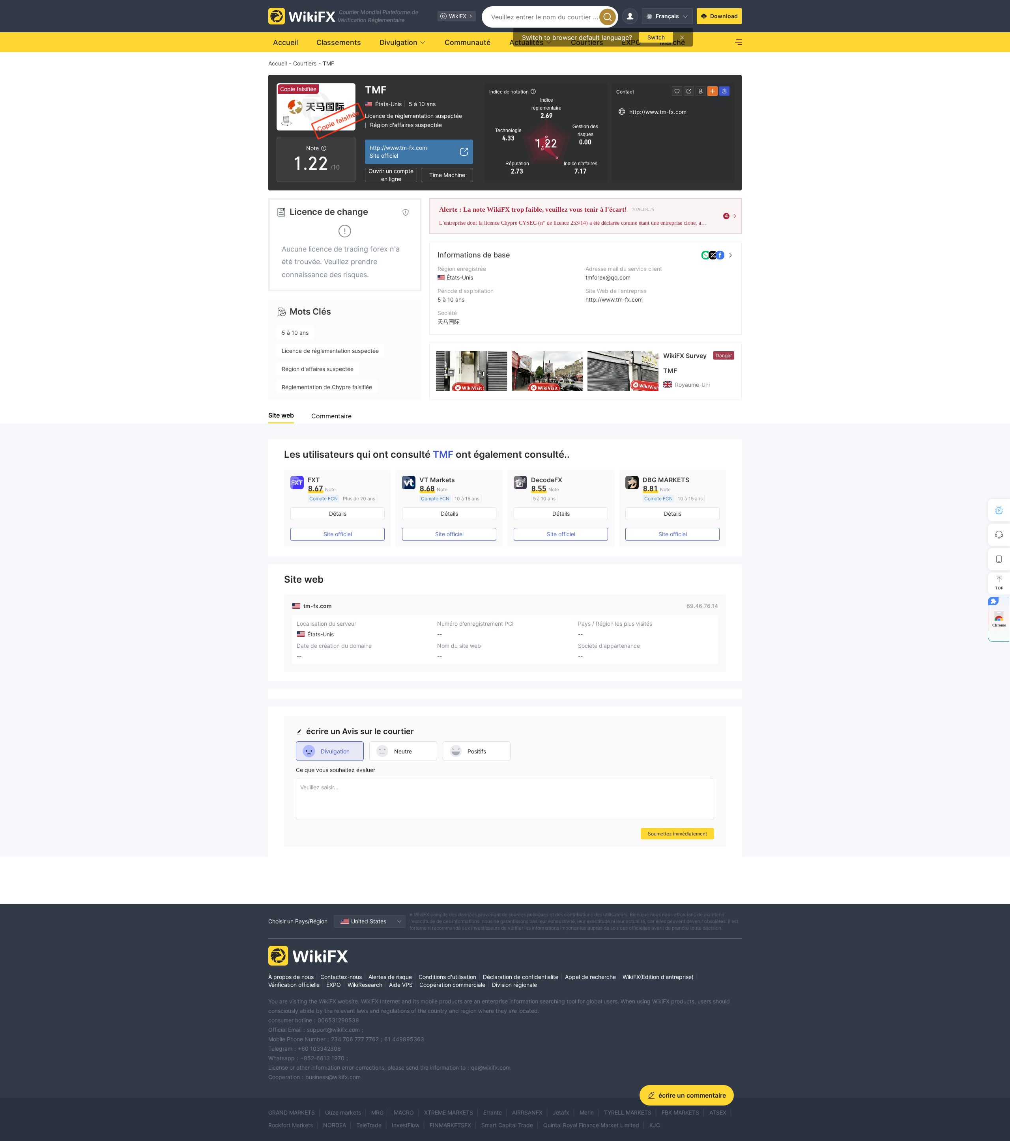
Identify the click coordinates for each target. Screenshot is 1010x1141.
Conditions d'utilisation (447, 976)
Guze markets (343, 1112)
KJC (654, 1125)
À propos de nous (291, 976)
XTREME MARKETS (448, 1112)
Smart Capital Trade (507, 1125)
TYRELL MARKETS (627, 1112)
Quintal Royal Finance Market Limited (591, 1125)
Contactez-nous (341, 976)
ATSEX (717, 1112)
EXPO (333, 984)
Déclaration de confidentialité (520, 976)
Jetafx (561, 1112)
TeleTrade (369, 1125)
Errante (492, 1112)
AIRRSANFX (527, 1112)
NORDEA (334, 1125)
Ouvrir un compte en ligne (390, 175)
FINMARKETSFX (450, 1125)
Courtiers (304, 63)
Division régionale (514, 984)
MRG (377, 1112)
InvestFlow (405, 1125)
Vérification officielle (294, 984)
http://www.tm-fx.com (614, 299)
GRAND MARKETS (291, 1112)
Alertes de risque (390, 976)
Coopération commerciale (452, 984)
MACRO (404, 1112)
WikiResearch (365, 984)
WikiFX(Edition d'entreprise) (658, 976)
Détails (337, 513)
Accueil (277, 63)
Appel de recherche (590, 976)
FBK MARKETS (680, 1112)
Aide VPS (401, 984)
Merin (587, 1112)
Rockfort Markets (290, 1125)
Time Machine (447, 175)
